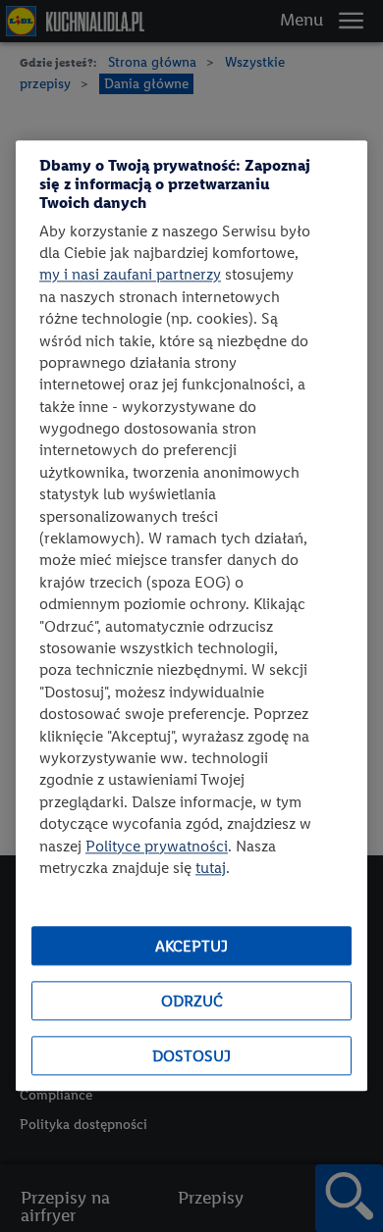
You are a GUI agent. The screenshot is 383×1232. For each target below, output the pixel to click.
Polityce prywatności (156, 846)
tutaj (210, 867)
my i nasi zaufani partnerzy (130, 275)
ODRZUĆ (192, 1001)
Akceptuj (191, 946)
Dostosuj (191, 1056)
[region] (191, 615)
